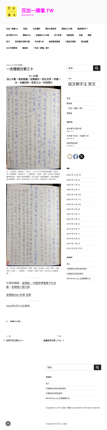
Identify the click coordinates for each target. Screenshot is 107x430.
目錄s (25, 28)
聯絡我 (25, 48)
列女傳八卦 (39, 41)
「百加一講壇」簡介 (41, 48)
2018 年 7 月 (72, 243)
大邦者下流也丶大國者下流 (78, 135)
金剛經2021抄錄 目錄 (18, 295)
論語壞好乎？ (82, 28)
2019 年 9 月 (72, 223)
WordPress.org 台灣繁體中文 (79, 278)
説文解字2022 (12, 35)
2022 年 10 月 (72, 174)
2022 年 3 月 (72, 204)
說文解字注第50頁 (74, 128)
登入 (68, 263)
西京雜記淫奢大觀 (22, 41)
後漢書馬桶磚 (54, 41)
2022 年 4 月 (72, 199)
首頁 (68, 98)
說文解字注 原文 (82, 83)
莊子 (8, 41)
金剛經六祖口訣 (20, 287)
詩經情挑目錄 (72, 143)
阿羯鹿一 (20, 65)
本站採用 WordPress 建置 (56, 423)
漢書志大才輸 (66, 28)
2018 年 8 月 (72, 238)
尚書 (81, 35)
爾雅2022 (27, 35)
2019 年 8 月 (72, 228)
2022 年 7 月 (72, 184)
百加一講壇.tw (37, 10)
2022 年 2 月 (72, 209)
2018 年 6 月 (72, 248)
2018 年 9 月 (72, 233)
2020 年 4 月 (72, 219)
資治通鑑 (84, 41)
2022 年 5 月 (72, 194)
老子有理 (57, 35)
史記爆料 (36, 28)
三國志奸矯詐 (70, 41)
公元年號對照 (11, 48)
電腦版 (69, 113)
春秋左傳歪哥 (50, 28)
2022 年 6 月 (72, 189)
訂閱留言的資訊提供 (75, 273)
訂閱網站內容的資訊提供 (77, 268)
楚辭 (89, 35)
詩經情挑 (70, 35)
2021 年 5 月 (72, 214)
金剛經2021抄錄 (42, 35)
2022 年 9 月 (72, 179)
